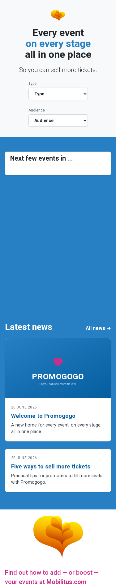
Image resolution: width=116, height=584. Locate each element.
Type (32, 83)
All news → (98, 328)
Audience (36, 110)
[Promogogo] (58, 16)
